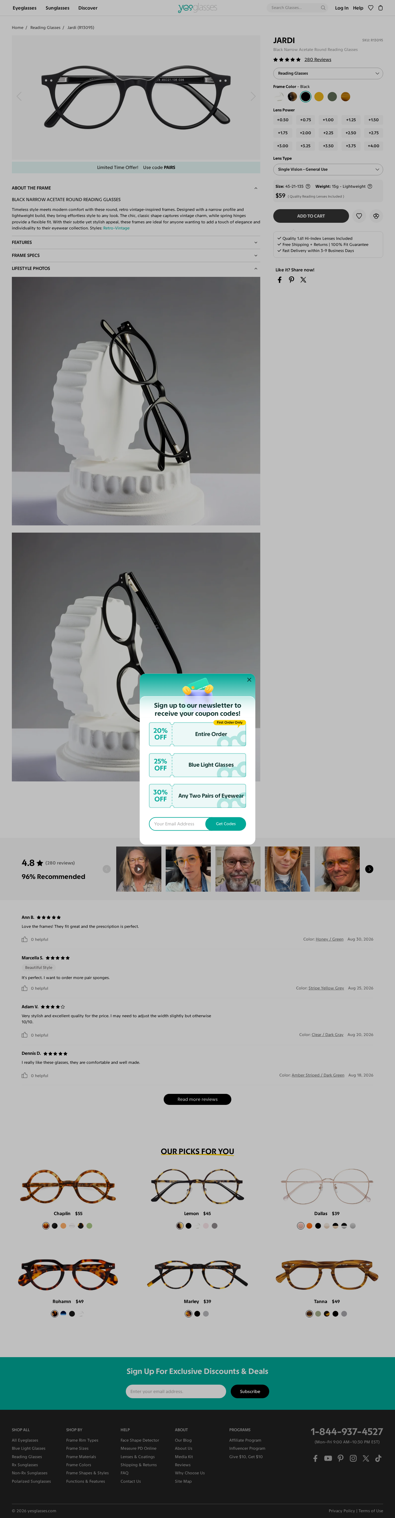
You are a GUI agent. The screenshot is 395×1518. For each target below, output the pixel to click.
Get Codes (226, 823)
